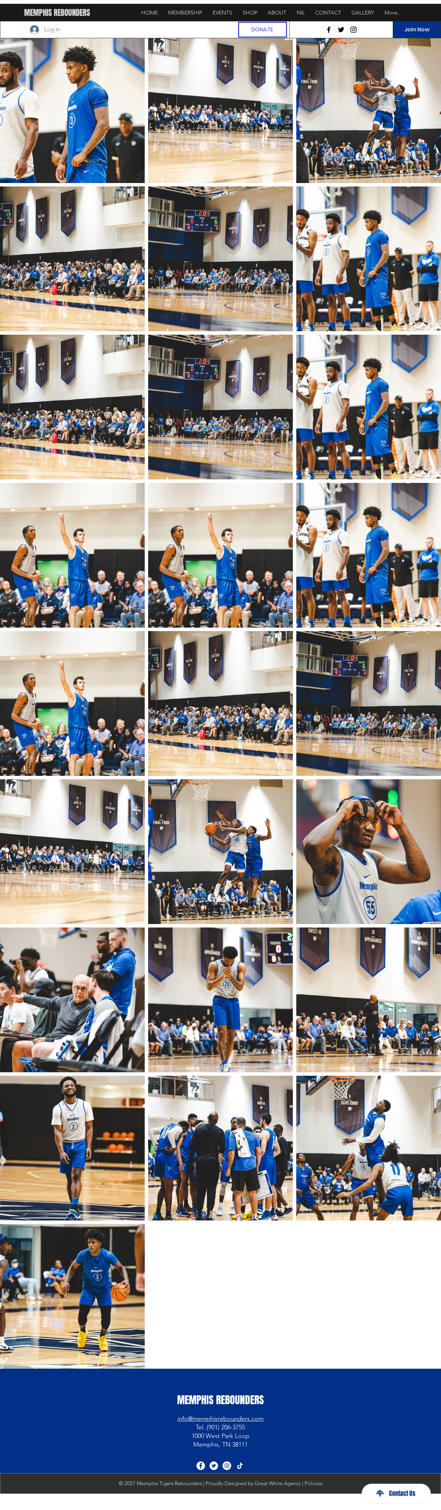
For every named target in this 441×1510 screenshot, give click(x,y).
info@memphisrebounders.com (220, 1418)
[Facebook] (329, 30)
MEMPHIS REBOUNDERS (57, 13)
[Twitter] (341, 30)
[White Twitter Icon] (213, 1465)
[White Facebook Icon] (200, 1465)
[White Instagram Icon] (227, 1465)
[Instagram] (353, 30)
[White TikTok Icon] (240, 1465)
